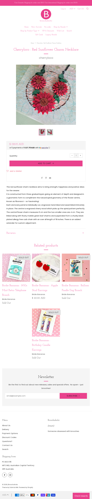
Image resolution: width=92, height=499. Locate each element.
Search (69, 31)
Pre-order (47, 27)
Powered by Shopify (26, 487)
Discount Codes (9, 437)
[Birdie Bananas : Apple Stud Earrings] (46, 268)
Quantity (13, 156)
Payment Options (10, 433)
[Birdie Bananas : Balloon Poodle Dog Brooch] (76, 268)
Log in (63, 9)
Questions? (7, 441)
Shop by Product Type (28, 31)
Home (26, 27)
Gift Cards (39, 35)
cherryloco (46, 58)
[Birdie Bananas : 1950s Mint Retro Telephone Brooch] (16, 268)
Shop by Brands (60, 27)
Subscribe (72, 396)
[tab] (42, 132)
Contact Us (7, 445)
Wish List (60, 31)
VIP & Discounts (48, 31)
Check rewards (81, 496)
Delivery (5, 429)
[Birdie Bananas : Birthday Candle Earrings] (46, 322)
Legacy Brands (51, 35)
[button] (46, 147)
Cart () (81, 9)
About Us (6, 425)
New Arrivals (36, 27)
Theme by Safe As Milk (10, 487)
